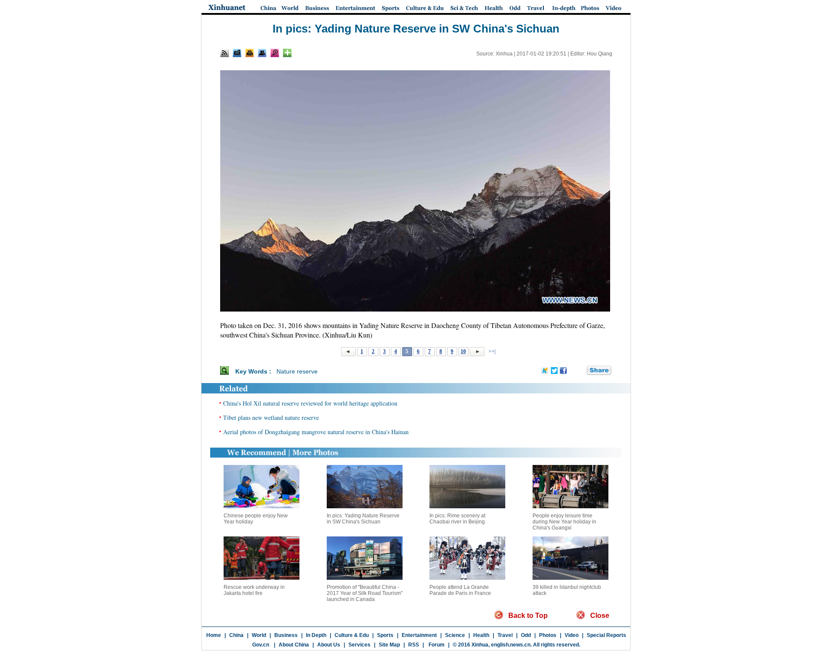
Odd (526, 635)
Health (481, 635)
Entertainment (419, 635)
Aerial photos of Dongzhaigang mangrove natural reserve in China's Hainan (316, 432)
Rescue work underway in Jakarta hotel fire (254, 590)
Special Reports (606, 635)
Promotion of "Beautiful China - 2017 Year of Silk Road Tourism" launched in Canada (365, 593)
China (236, 635)
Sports (385, 635)
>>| (491, 351)
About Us (328, 645)
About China (294, 645)
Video (571, 635)
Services (359, 645)
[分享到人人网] (580, 371)
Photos (547, 635)
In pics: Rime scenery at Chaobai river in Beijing (457, 519)
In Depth (316, 635)
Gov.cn (260, 645)
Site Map (389, 645)
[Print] (249, 53)
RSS (413, 645)
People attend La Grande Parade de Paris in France (460, 590)
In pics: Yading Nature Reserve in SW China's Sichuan (363, 519)
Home (213, 635)
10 (463, 351)
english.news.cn (510, 645)
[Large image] (274, 53)
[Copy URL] (262, 53)
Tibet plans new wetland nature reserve (271, 417)
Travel (505, 635)
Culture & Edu (352, 635)
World (259, 635)
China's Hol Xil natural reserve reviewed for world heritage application (310, 403)
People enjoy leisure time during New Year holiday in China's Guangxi (564, 522)
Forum (436, 645)
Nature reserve (297, 371)
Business (286, 635)
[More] (287, 53)
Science (455, 635)
